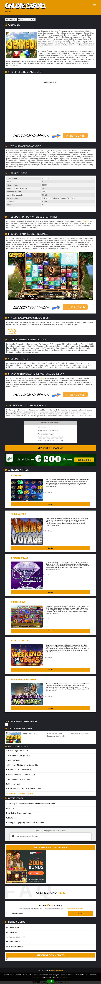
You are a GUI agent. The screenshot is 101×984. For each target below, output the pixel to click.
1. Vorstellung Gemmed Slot (17, 751)
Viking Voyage (18, 514)
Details (50, 504)
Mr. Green (11, 329)
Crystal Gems (18, 602)
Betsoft (86, 221)
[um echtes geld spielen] (50, 136)
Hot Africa (10, 808)
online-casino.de (12, 927)
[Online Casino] (33, 6)
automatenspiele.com (14, 946)
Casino (41, 378)
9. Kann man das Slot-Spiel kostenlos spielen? (24, 789)
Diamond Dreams (19, 558)
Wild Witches (11, 818)
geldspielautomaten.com (15, 937)
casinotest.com (12, 932)
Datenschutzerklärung (50, 977)
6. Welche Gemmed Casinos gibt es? (20, 775)
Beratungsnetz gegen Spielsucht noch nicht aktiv (25, 823)
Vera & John (12, 331)
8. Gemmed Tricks (13, 784)
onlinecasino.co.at (13, 942)
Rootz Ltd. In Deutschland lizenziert (20, 813)
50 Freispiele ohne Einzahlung (73, 908)
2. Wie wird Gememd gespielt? (18, 756)
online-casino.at (57, 971)
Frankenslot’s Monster (24, 679)
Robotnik (16, 475)
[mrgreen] (50, 465)
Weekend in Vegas (20, 641)
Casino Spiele (47, 492)
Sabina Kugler (57, 733)
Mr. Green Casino (50, 448)
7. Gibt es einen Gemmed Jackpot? (19, 779)
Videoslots (12, 333)
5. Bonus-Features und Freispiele (19, 770)
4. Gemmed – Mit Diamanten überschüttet (22, 765)
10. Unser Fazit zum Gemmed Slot (19, 794)
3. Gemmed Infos (13, 760)
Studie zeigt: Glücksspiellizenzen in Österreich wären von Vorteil (30, 804)
